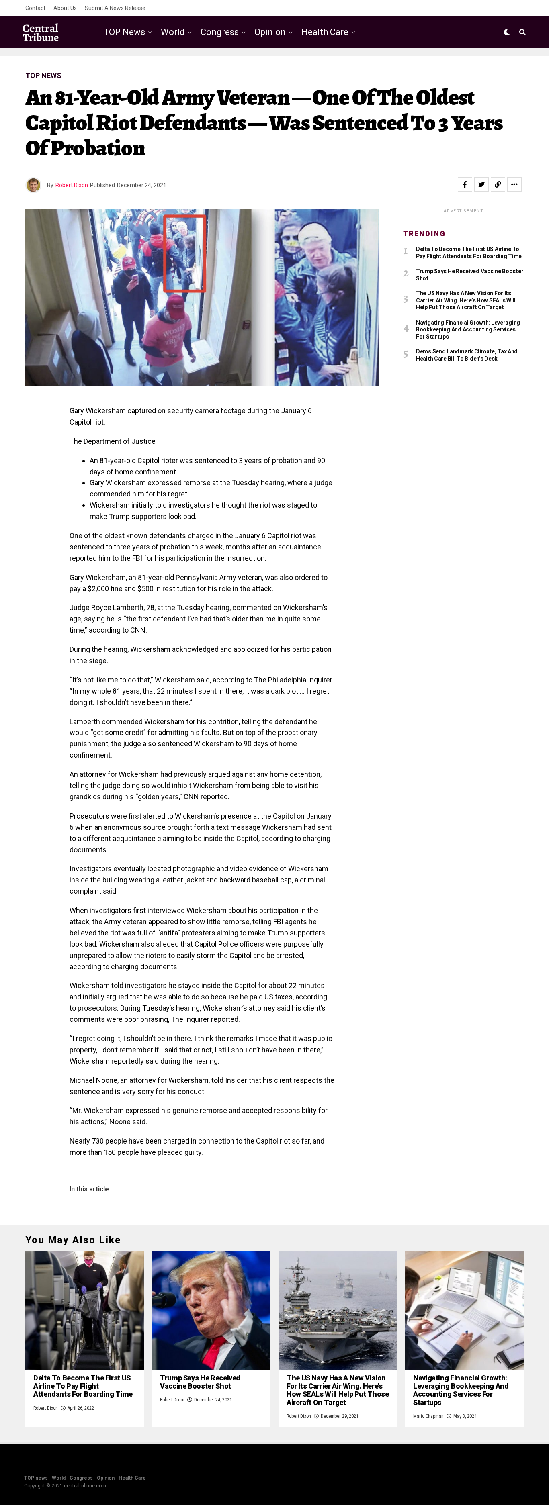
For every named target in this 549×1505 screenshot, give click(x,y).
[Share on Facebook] (465, 184)
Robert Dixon (71, 185)
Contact (35, 8)
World (173, 32)
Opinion (270, 32)
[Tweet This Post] (481, 184)
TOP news (124, 32)
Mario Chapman (428, 1416)
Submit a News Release (115, 8)
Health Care (324, 32)
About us (65, 8)
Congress (220, 32)
